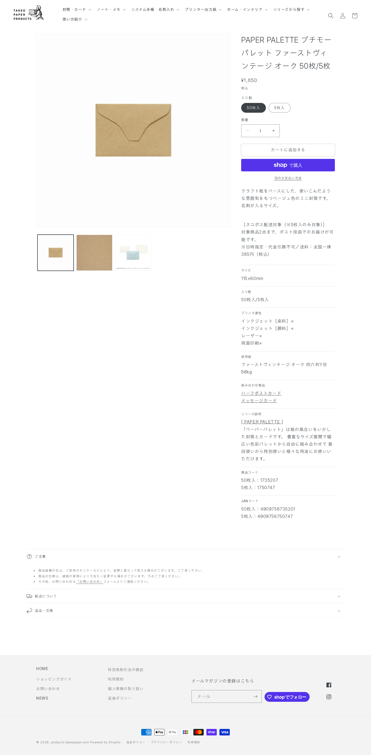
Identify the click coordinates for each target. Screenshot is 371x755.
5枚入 (279, 107)
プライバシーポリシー (166, 742)
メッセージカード (259, 400)
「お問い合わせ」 (89, 582)
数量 (245, 120)
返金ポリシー (120, 698)
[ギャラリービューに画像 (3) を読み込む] (133, 253)
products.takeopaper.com (70, 742)
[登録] (256, 696)
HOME (42, 668)
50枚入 (253, 107)
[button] (76, 7)
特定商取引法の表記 (125, 669)
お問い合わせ (48, 688)
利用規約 (116, 679)
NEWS (42, 698)
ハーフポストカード (261, 393)
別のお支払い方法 (288, 178)
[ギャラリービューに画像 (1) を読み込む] (55, 253)
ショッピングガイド (53, 679)
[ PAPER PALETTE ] (262, 421)
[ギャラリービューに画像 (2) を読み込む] (94, 253)
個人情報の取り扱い (125, 688)
